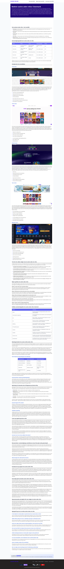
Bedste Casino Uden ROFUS (40, 1)
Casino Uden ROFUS (32, 1)
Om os (33, 561)
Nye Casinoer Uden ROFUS (50, 1)
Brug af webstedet (51, 561)
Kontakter (36, 561)
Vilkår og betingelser (41, 561)
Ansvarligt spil (46, 561)
